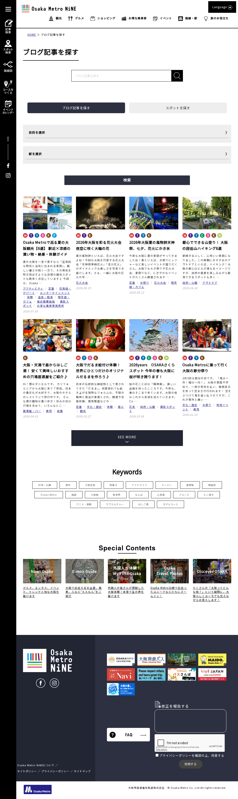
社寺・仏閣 (44, 485)
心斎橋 (161, 494)
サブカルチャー (115, 504)
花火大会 (82, 282)
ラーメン (167, 485)
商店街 (212, 485)
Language (219, 7)
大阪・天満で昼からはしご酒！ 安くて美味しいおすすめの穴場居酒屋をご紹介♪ (46, 370)
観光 (83, 411)
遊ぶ (121, 407)
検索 (127, 180)
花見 (132, 407)
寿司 (49, 411)
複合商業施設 (46, 301)
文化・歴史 (94, 407)
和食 (60, 411)
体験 (30, 297)
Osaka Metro (48, 494)
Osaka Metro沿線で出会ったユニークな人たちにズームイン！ (168, 592)
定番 (51, 288)
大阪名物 (90, 485)
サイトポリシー (27, 771)
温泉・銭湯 (45, 297)
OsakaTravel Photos (169, 570)
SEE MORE (127, 436)
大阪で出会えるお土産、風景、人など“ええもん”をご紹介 (84, 592)
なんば (139, 494)
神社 (68, 485)
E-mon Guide (84, 571)
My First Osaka (127, 570)
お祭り (144, 282)
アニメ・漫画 (84, 504)
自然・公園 (190, 282)
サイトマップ (82, 771)
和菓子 (113, 485)
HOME (31, 34)
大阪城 (95, 494)
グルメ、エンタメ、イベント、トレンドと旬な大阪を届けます (41, 592)
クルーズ (184, 494)
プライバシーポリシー (175, 755)
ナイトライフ (139, 485)
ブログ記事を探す (53, 34)
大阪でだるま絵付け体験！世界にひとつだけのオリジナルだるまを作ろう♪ (100, 370)
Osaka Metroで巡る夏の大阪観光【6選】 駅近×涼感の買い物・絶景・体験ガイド (47, 248)
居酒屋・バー (32, 411)
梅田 (73, 494)
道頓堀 (190, 485)
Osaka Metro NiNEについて (35, 765)
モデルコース (170, 504)
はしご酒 (143, 504)
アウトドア (210, 282)
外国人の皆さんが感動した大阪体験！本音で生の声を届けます (126, 592)
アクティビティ (33, 288)
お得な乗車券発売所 (50, 305)
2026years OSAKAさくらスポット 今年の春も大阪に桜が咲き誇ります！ (152, 370)
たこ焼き (209, 494)
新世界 (117, 494)
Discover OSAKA (212, 571)
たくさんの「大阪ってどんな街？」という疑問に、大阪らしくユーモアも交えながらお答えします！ (211, 594)
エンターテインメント (55, 293)
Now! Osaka (42, 571)
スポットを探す (178, 107)
